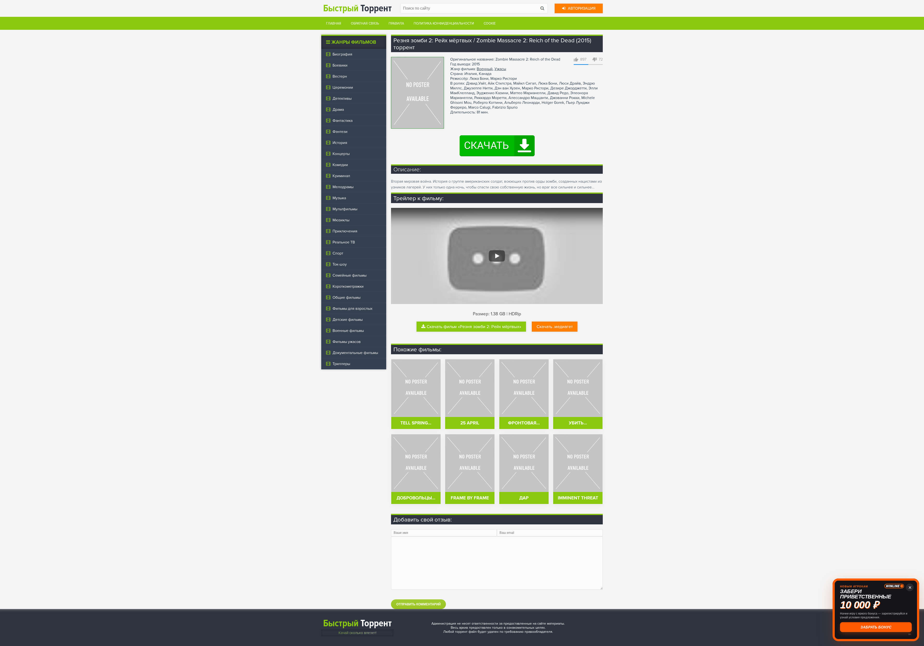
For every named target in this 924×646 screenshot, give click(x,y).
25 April (469, 423)
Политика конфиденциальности (444, 23)
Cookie (490, 23)
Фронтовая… (524, 423)
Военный (485, 69)
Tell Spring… (415, 423)
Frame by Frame (470, 498)
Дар (524, 498)
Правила (396, 23)
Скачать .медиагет (555, 326)
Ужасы (500, 69)
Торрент (357, 8)
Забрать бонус (876, 627)
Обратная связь (365, 23)
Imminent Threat (578, 498)
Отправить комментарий (418, 604)
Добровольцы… (416, 498)
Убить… (578, 423)
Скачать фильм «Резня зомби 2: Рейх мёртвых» (474, 326)
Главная (333, 23)
